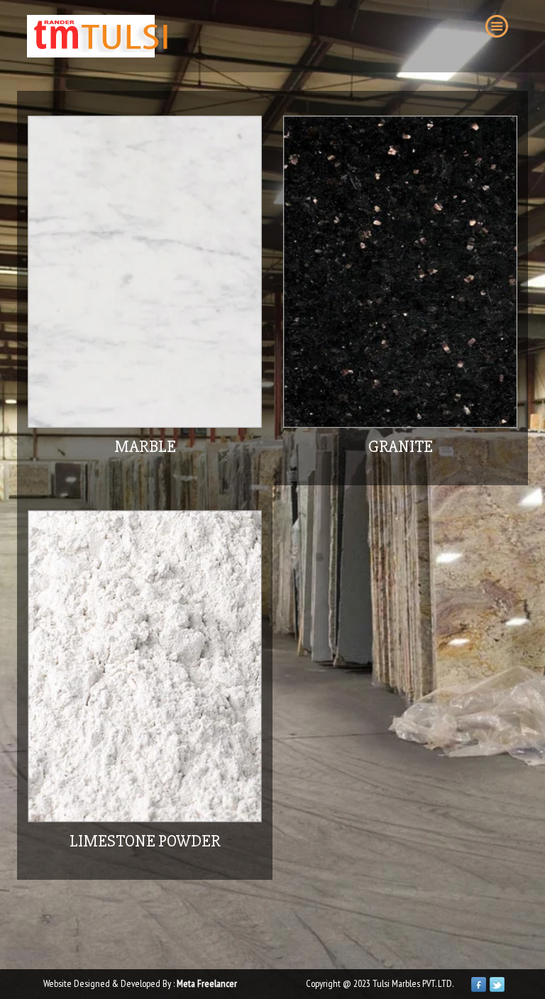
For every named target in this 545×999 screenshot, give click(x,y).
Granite (400, 446)
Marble (145, 446)
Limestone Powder (145, 841)
